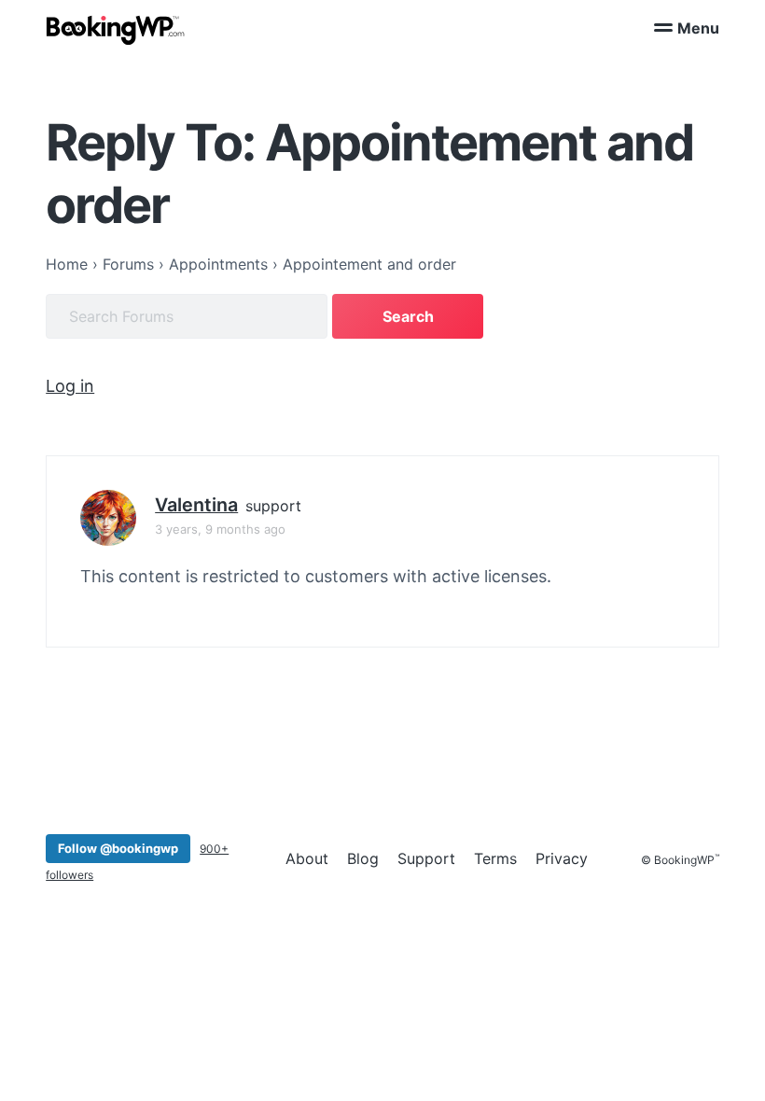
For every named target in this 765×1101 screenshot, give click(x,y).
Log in (70, 386)
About (306, 858)
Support (426, 858)
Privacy (562, 858)
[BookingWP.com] (116, 30)
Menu (698, 28)
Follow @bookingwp (118, 848)
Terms (495, 858)
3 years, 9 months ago (220, 529)
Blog (363, 858)
